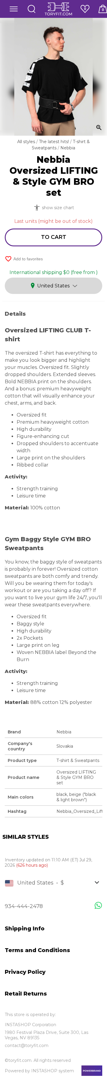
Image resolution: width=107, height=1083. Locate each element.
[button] (14, 9)
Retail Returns (26, 993)
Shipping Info (25, 928)
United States (53, 286)
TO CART (53, 237)
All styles (26, 141)
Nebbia (67, 148)
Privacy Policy (25, 972)
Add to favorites (24, 258)
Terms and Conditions (37, 950)
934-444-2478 (24, 906)
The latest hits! (54, 141)
